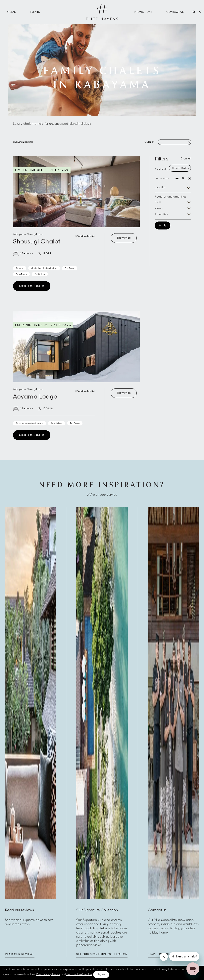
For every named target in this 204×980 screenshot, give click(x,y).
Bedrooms (162, 178)
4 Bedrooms (26, 253)
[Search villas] (194, 12)
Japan (39, 234)
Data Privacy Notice (48, 974)
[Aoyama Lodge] (76, 346)
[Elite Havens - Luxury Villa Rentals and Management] (102, 19)
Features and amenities (170, 196)
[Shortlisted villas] (200, 12)
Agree (101, 974)
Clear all (186, 158)
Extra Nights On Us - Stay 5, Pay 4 (43, 324)
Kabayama (19, 234)
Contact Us (175, 12)
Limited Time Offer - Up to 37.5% (42, 169)
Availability (162, 169)
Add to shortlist (86, 236)
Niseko (30, 234)
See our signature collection (102, 954)
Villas (11, 12)
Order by (149, 142)
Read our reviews (19, 954)
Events (35, 12)
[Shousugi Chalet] (76, 191)
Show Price (124, 238)
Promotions (143, 12)
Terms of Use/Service (79, 974)
